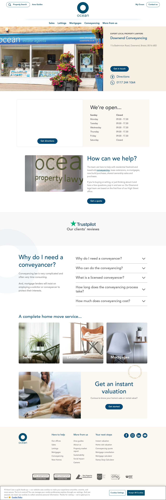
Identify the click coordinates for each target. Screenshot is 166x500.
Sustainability (79, 455)
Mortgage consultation (105, 452)
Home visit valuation (104, 445)
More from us (110, 23)
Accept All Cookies (136, 493)
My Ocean (140, 4)
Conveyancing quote (104, 448)
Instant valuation (102, 441)
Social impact (79, 459)
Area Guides (37, 4)
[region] (83, 493)
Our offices (56, 441)
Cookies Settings (117, 493)
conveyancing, (103, 170)
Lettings (62, 23)
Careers (77, 462)
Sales (51, 23)
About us (77, 445)
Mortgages (75, 23)
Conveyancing (91, 23)
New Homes (57, 460)
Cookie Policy (17, 497)
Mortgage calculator (104, 456)
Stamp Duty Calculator (105, 460)
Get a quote (96, 201)
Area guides (79, 441)
